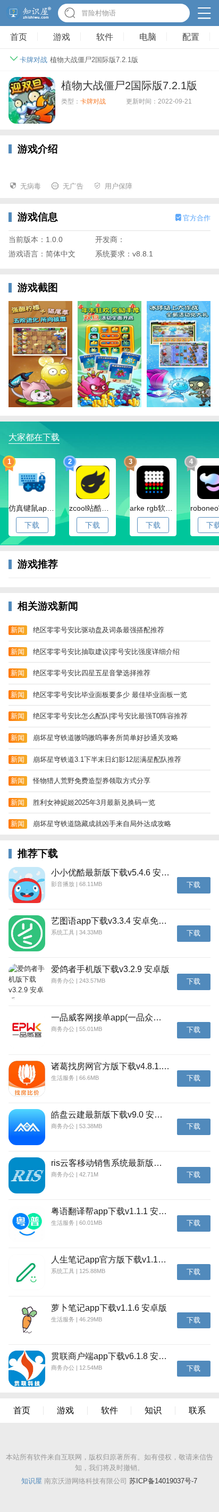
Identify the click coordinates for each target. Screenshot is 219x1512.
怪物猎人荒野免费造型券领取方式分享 (91, 781)
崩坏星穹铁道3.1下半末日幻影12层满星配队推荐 (107, 759)
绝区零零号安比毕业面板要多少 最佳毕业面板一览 (110, 695)
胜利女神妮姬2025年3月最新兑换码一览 (94, 802)
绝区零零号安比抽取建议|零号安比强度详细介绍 (106, 652)
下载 (31, 525)
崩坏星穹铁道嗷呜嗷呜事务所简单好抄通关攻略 (105, 738)
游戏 (65, 1410)
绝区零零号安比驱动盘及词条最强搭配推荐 (98, 630)
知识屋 (31, 1481)
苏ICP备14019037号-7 (163, 1481)
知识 (153, 1410)
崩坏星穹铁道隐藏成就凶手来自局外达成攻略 (102, 824)
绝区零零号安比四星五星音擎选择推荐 (91, 673)
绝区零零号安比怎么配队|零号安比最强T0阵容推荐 (110, 716)
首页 (21, 1410)
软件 (109, 1410)
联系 (197, 1410)
